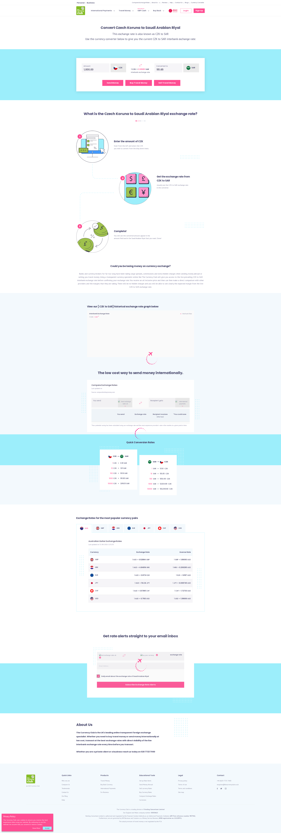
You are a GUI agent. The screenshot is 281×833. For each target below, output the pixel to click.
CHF (164, 528)
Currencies (142, 800)
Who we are (66, 781)
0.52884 (142, 559)
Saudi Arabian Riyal (151, 113)
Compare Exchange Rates (141, 3)
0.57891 (143, 591)
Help (171, 3)
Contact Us (179, 3)
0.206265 (183, 567)
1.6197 (184, 575)
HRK (118, 528)
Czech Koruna (116, 113)
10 (112, 468)
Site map (181, 792)
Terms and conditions (185, 788)
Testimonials (66, 788)
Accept (47, 828)
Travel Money (125, 10)
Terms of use (182, 785)
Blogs (187, 3)
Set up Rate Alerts (145, 781)
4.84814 (142, 567)
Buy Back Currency (107, 785)
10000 (110, 483)
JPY (148, 528)
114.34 (143, 583)
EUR (133, 528)
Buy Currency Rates (145, 792)
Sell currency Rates (145, 788)
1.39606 (184, 598)
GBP (102, 528)
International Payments (101, 10)
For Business (105, 792)
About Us (155, 3)
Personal (81, 3)
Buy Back (157, 10)
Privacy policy (182, 781)
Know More (36, 828)
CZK (157, 34)
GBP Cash (142, 10)
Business (91, 3)
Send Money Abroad (146, 785)
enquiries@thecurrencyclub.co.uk (228, 785)
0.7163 (143, 598)
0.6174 (143, 575)
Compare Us (66, 785)
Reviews (165, 3)
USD (180, 528)
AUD (86, 528)
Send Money (113, 83)
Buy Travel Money (138, 83)
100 (111, 473)
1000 (111, 478)
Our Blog (65, 796)
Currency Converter (197, 3)
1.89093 (184, 559)
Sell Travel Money (167, 83)
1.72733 (184, 591)
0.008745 (183, 583)
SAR (166, 34)
